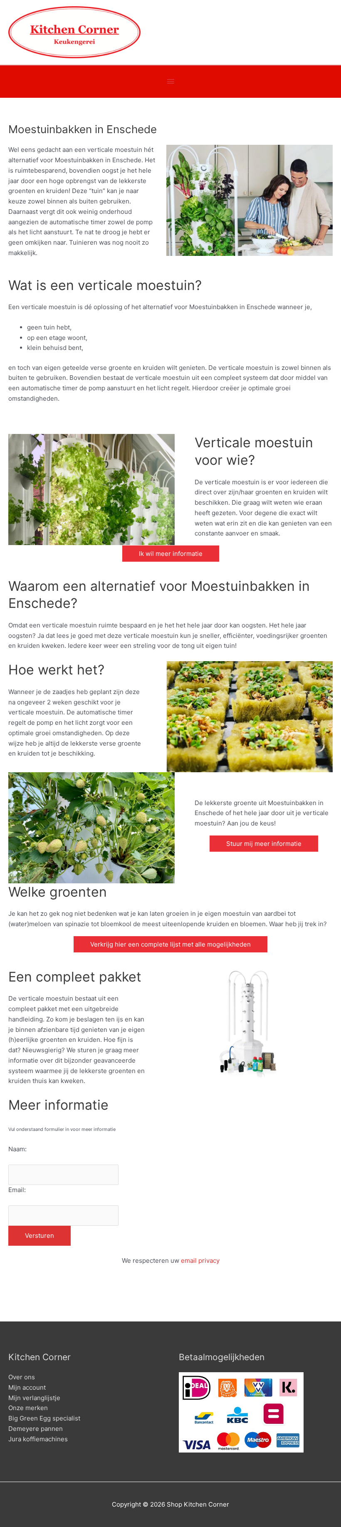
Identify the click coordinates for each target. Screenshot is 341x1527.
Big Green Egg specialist (44, 1418)
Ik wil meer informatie (171, 554)
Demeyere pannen (35, 1429)
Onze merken (28, 1408)
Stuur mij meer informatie (263, 844)
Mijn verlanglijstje (34, 1398)
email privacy (200, 1260)
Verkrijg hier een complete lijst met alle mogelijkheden (170, 944)
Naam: (17, 1149)
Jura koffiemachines (38, 1439)
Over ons (21, 1377)
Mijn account (27, 1387)
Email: (17, 1190)
